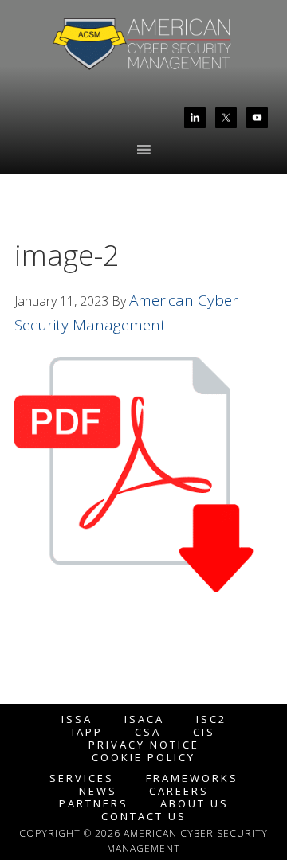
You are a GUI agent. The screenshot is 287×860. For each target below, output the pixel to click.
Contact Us (144, 816)
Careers (179, 791)
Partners (93, 804)
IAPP (87, 732)
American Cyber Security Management (143, 46)
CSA (148, 732)
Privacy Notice (143, 745)
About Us (194, 804)
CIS (204, 732)
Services (81, 778)
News (98, 791)
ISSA (76, 719)
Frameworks (192, 778)
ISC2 (211, 719)
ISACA (144, 719)
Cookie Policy (143, 757)
